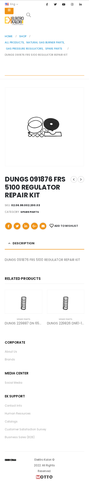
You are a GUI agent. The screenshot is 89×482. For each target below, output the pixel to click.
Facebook (8, 226)
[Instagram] (72, 4)
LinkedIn (26, 226)
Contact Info (13, 406)
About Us (11, 352)
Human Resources (18, 413)
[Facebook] (47, 4)
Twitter (17, 226)
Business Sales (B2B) (20, 437)
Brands (10, 359)
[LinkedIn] (80, 4)
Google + (34, 226)
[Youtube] (63, 4)
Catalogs (11, 421)
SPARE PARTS (29, 212)
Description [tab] (23, 243)
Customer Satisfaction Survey (25, 429)
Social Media (13, 383)
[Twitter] (55, 4)
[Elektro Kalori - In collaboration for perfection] (14, 21)
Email (43, 226)
